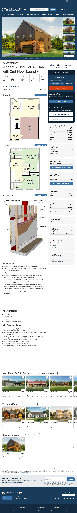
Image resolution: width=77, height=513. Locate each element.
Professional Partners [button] (68, 14)
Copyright (56, 507)
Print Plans (43, 89)
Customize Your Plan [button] (33, 14)
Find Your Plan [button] (21, 14)
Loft (51, 259)
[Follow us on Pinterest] (56, 498)
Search (53, 9)
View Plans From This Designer (47, 373)
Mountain (52, 245)
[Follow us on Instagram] (62, 498)
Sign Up (71, 479)
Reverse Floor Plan (41, 95)
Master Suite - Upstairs (56, 261)
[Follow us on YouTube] (71, 498)
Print (65, 67)
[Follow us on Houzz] (59, 498)
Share (53, 65)
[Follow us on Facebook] (65, 498)
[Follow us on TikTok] (74, 498)
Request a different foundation (61, 167)
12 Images (70, 56)
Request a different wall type (61, 183)
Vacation (52, 247)
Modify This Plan (61, 101)
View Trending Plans (30, 404)
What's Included (15, 86)
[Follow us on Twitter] (68, 498)
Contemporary (53, 243)
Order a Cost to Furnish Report (61, 119)
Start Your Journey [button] (9, 14)
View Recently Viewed (31, 435)
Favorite (61, 65)
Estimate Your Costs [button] (47, 14)
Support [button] (58, 14)
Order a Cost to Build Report (61, 114)
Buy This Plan (61, 88)
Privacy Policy (21, 507)
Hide (59, 67)
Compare (70, 65)
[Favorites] (66, 9)
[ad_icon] (14, 9)
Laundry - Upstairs (54, 257)
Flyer (6, 86)
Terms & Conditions (40, 507)
